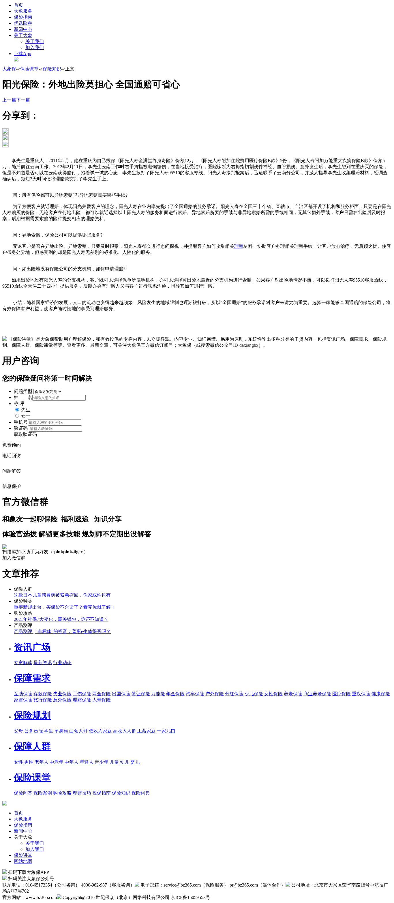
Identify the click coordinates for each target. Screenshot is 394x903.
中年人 (71, 762)
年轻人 (86, 762)
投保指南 (101, 792)
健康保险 (381, 693)
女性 (18, 762)
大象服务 (23, 11)
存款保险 (42, 693)
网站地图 (23, 861)
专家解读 (23, 662)
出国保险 (121, 693)
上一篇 (9, 100)
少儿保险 (254, 693)
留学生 (46, 730)
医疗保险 (341, 693)
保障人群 (32, 746)
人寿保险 (101, 699)
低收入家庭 (100, 730)
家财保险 (23, 699)
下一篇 (23, 100)
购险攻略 (62, 792)
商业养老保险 (317, 693)
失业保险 (62, 693)
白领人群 (78, 730)
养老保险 (293, 693)
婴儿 (135, 762)
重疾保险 (361, 693)
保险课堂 (29, 68)
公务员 (31, 730)
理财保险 (82, 699)
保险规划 (32, 715)
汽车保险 (195, 693)
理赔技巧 (82, 792)
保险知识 (52, 68)
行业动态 (62, 662)
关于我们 (34, 41)
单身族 (61, 730)
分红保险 (234, 693)
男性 (28, 762)
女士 (25, 416)
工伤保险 (82, 693)
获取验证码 (25, 434)
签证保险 (141, 693)
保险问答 (23, 792)
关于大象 (23, 35)
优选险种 (23, 23)
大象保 (9, 68)
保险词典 (141, 792)
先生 (25, 409)
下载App (22, 53)
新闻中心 (23, 29)
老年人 (41, 762)
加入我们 (34, 47)
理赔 (238, 246)
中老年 (56, 762)
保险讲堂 (23, 855)
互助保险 (23, 693)
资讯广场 (32, 647)
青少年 (101, 762)
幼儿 (124, 762)
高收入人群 (124, 730)
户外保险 (214, 693)
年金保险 (175, 693)
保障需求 (32, 678)
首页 (18, 5)
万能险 (158, 693)
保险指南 (23, 17)
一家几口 (166, 730)
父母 (18, 730)
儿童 (114, 762)
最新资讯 (42, 662)
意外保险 (62, 699)
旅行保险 (42, 699)
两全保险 (101, 693)
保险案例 (42, 792)
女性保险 (273, 693)
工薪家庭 (146, 730)
